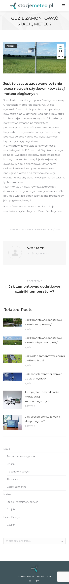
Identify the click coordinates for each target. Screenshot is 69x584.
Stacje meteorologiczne (21, 456)
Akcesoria (12, 479)
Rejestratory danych (18, 471)
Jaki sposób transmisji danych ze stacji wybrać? (43, 376)
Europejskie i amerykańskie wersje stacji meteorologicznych (42, 396)
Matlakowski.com (41, 576)
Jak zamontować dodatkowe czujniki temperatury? (43, 322)
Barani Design (11, 517)
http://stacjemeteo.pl (38, 253)
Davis (6, 448)
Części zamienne (16, 486)
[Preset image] (12, 322)
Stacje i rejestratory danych (22, 501)
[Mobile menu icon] (63, 6)
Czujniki (11, 464)
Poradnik (11, 46)
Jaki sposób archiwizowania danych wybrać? (42, 419)
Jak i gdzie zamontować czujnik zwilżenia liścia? (45, 358)
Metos (7, 494)
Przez (40, 229)
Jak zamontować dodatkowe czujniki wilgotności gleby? (43, 340)
